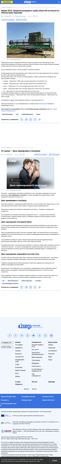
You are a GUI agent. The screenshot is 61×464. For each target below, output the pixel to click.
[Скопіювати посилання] (39, 119)
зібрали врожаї (43, 103)
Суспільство (19, 357)
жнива (38, 114)
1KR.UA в (9, 20)
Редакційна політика (28, 396)
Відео (50, 357)
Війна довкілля (37, 357)
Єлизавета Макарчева (20, 16)
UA (34, 16)
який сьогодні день (27, 280)
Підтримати (7, 2)
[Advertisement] (30, 134)
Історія (17, 382)
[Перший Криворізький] (30, 2)
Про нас (34, 382)
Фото (17, 373)
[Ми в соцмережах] (10, 335)
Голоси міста (36, 366)
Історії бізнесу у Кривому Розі (37, 370)
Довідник (51, 382)
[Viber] (30, 119)
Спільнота (19, 384)
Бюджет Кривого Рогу (37, 345)
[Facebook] (21, 119)
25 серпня (38, 280)
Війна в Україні (20, 370)
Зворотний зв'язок (48, 400)
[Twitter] (35, 119)
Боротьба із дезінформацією (38, 353)
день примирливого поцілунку (10, 283)
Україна (18, 351)
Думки (17, 376)
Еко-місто (35, 349)
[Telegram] (26, 119)
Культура (18, 354)
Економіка (18, 367)
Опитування (36, 360)
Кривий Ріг (19, 348)
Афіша (50, 345)
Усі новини (19, 345)
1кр (17, 114)
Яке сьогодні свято (13, 280)
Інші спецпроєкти (36, 375)
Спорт (17, 364)
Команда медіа (26, 400)
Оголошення (52, 351)
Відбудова (35, 363)
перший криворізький (27, 114)
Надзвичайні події (19, 360)
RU (37, 16)
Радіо (50, 360)
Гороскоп (51, 354)
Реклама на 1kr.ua (48, 396)
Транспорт (51, 348)
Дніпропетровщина (7, 114)
